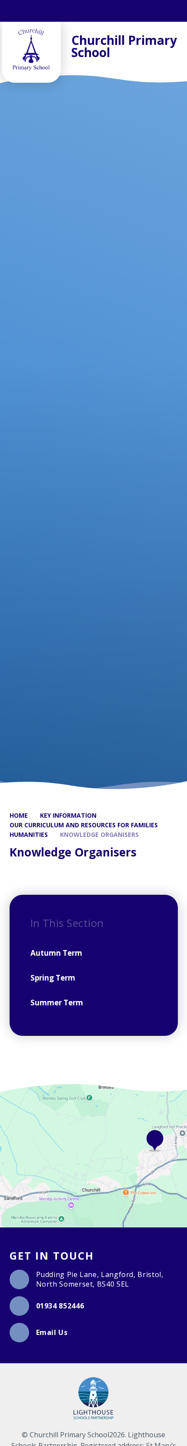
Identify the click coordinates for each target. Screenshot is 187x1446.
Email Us (52, 1332)
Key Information (68, 815)
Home (19, 815)
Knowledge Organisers (99, 834)
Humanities (29, 834)
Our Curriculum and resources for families (84, 825)
